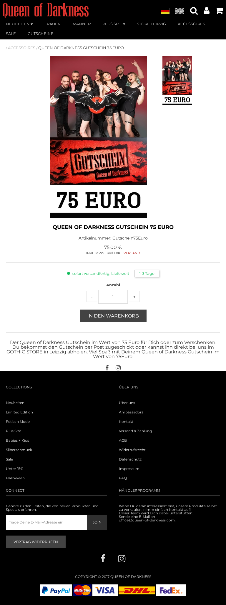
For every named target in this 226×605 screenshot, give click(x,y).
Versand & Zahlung (135, 431)
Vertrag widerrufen (36, 542)
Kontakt (126, 421)
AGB (123, 440)
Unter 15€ (14, 469)
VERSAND (132, 253)
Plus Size (13, 431)
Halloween (15, 478)
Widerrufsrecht (132, 450)
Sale (9, 459)
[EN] (179, 11)
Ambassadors (131, 412)
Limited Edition (19, 412)
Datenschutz (130, 459)
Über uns (127, 403)
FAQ (123, 478)
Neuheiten (15, 403)
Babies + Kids (17, 440)
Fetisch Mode (18, 421)
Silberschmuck (19, 450)
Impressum (129, 469)
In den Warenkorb (113, 316)
